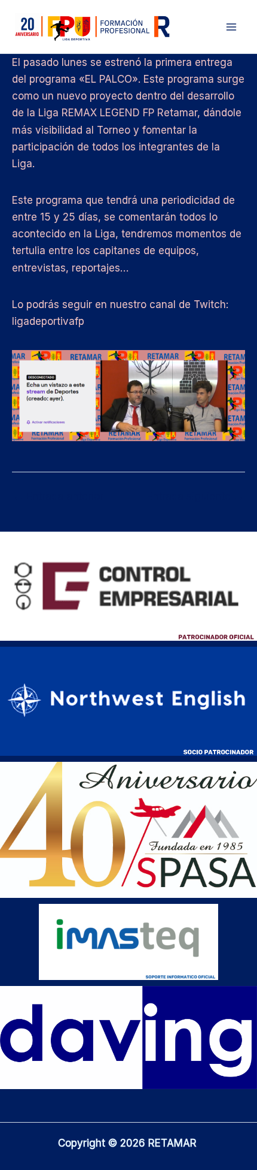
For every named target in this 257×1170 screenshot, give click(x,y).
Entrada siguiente (195, 496)
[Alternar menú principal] (232, 27)
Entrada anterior (58, 496)
